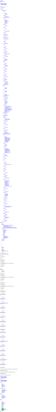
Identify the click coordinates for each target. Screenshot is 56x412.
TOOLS (4, 170)
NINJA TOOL (5, 115)
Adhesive (6, 20)
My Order (3, 395)
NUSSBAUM (5, 99)
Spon (5, 136)
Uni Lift (6, 102)
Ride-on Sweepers (7, 111)
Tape (5, 161)
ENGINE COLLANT (6, 84)
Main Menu (1, 222)
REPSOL (6, 79)
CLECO (4, 232)
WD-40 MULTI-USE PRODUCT (7, 226)
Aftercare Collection (7, 119)
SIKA (4, 18)
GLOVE (6, 155)
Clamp (5, 209)
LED (5, 42)
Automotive (6, 183)
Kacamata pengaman (7, 151)
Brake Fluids (6, 65)
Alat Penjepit (6, 195)
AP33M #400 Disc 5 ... (3, 298)
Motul (4, 67)
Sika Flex (6, 22)
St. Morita (4, 168)
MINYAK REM (5, 112)
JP (3, 86)
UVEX (4, 147)
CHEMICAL (5, 60)
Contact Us (3, 392)
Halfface (6, 88)
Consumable (6, 194)
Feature (3, 271)
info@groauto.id (2, 1)
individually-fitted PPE (7, 152)
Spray (5, 33)
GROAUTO (4, 15)
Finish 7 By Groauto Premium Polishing (8, 225)
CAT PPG (4, 123)
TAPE (4, 159)
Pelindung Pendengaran (8, 150)
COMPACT (4, 199)
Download (3, 240)
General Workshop (7, 180)
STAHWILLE (5, 176)
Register (3, 247)
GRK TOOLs (6, 193)
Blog (2, 384)
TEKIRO (4, 213)
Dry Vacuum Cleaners (7, 106)
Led (5, 40)
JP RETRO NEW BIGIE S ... (4, 359)
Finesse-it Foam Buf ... (3, 307)
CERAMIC (6, 56)
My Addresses (3, 397)
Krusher (6, 145)
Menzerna (6, 51)
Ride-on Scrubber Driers (8, 110)
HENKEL (4, 24)
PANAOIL (4, 75)
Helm (4, 85)
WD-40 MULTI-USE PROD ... (4, 341)
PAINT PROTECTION (6, 133)
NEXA (4, 128)
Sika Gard (6, 23)
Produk (3, 239)
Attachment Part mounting (8, 164)
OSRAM (4, 41)
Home (2, 223)
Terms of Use (3, 385)
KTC (4, 171)
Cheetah (6, 144)
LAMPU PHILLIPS (5, 35)
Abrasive (6, 13)
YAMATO (4, 165)
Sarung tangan (6, 148)
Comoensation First (4, 390)
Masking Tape (6, 16)
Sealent (6, 28)
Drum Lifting (6, 98)
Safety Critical (6, 191)
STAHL (4, 210)
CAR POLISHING (5, 43)
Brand (2, 228)
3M (3, 29)
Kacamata (6, 137)
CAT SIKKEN (5, 131)
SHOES (4, 143)
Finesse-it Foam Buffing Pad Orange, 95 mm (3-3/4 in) (10, 227)
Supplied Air (6, 141)
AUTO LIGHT (5, 34)
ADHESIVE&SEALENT (6, 17)
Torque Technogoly (7, 182)
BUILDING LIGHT (5, 37)
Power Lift (6, 101)
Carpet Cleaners (7, 107)
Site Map (3, 386)
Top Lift (6, 103)
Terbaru (3, 224)
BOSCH (4, 187)
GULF (4, 72)
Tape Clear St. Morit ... (3, 316)
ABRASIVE (4, 10)
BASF (4, 61)
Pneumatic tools (7, 181)
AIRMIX (6, 220)
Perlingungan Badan (7, 140)
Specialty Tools (7, 184)
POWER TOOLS (7, 217)
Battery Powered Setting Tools (8, 206)
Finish (4, 57)
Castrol (6, 71)
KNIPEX (3, 402)
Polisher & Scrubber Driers (8, 109)
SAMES (4, 219)
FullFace (6, 87)
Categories (1, 8)
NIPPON (4, 47)
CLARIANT (5, 64)
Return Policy (3, 391)
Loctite (4, 27)
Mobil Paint (6, 124)
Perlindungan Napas (7, 138)
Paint (5, 122)
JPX (3, 89)
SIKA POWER (7, 21)
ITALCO (4, 202)
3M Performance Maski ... (3, 321)
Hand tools (6, 172)
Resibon (6, 48)
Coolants (6, 66)
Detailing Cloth (5, 52)
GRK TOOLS (5, 192)
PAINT (4, 116)
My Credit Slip (3, 396)
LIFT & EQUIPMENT (6, 95)
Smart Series (6, 82)
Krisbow (4, 208)
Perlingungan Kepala (7, 139)
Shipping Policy (4, 389)
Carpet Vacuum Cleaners (8, 108)
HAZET (4, 179)
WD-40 (4, 32)
